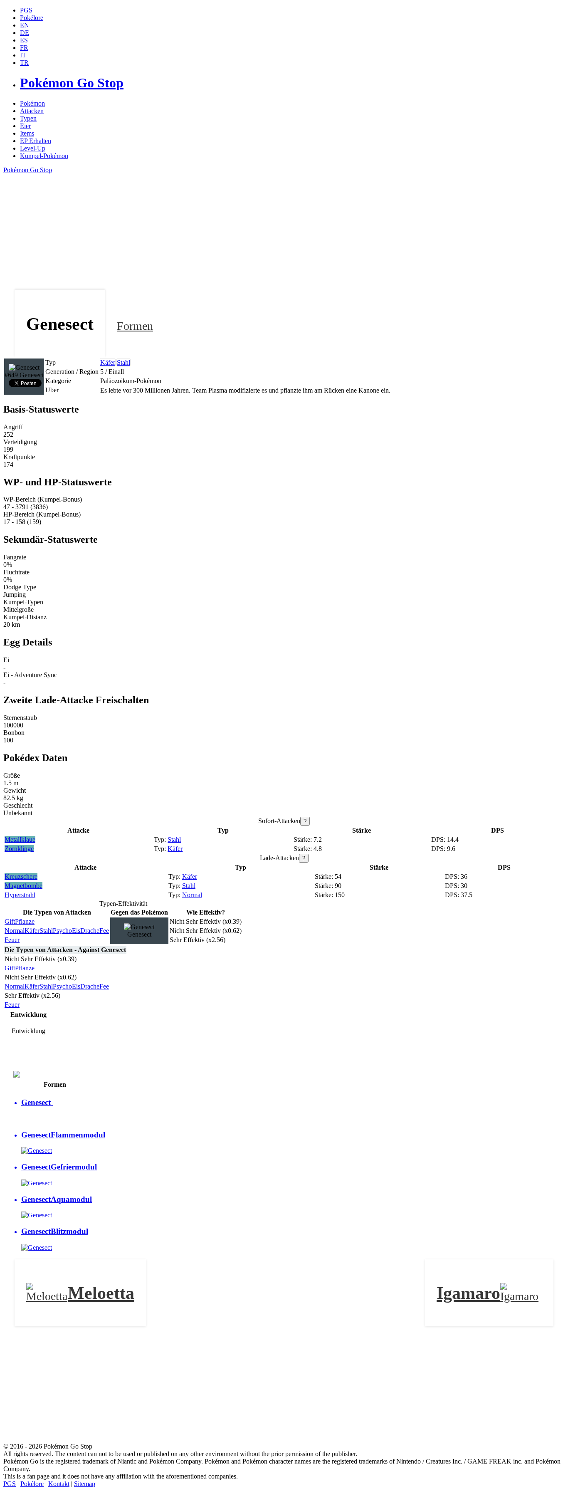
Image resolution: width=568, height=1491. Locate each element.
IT (23, 55)
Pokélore (32, 1483)
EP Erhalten (35, 140)
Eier (25, 125)
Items (27, 133)
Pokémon (32, 103)
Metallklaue (20, 839)
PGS (9, 1483)
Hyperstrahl (20, 894)
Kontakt (58, 1483)
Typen (28, 118)
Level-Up (32, 148)
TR (24, 62)
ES (24, 40)
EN (24, 25)
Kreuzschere (21, 876)
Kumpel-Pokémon (44, 155)
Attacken (32, 110)
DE (24, 32)
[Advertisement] (252, 232)
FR (24, 47)
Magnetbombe (23, 885)
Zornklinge (19, 848)
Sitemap (84, 1483)
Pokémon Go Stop (27, 169)
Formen (135, 325)
